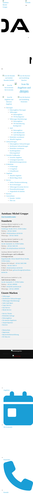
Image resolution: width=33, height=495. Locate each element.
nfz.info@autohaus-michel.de (15, 248)
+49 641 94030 (11, 231)
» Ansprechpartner (7, 322)
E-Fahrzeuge (14, 166)
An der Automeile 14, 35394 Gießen (12, 244)
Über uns (12, 200)
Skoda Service (6, 310)
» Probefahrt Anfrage (7, 316)
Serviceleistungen (15, 184)
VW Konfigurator (18, 117)
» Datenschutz (5, 330)
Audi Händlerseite (19, 132)
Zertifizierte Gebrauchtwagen (19, 146)
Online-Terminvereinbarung (18, 182)
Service (8, 180)
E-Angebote (13, 169)
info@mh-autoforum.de (13, 286)
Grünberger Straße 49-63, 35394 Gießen (13, 229)
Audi (11, 128)
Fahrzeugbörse (17, 114)
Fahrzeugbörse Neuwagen (18, 110)
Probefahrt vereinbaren (17, 137)
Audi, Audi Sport (7, 303)
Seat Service (6, 307)
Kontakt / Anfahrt (15, 198)
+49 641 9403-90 (12, 246)
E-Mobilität (9, 164)
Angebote (9, 173)
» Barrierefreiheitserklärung (10, 334)
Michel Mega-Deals (16, 178)
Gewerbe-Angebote (16, 157)
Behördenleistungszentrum (18, 162)
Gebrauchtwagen (11, 142)
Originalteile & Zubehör (17, 191)
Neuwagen (9, 108)
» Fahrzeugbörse (6, 318)
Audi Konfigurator (19, 135)
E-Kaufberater (14, 171)
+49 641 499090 (12, 284)
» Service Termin (6, 313)
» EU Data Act (5, 337)
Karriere (8, 194)
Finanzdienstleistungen (17, 189)
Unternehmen (10, 196)
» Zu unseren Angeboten (9, 320)
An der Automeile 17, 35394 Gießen (12, 282)
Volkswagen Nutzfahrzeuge (18, 119)
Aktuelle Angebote (15, 139)
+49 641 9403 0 (12, 265)
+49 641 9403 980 (20, 263)
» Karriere (4, 325)
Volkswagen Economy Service (19, 187)
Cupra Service (6, 305)
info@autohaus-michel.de (14, 233)
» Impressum (5, 332)
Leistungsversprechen (16, 160)
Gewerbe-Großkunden (13, 155)
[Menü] (26, 5)
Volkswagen (13, 112)
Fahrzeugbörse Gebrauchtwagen (20, 144)
